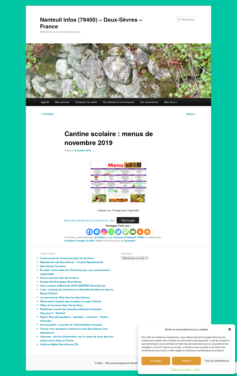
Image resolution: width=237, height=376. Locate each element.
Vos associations (149, 102)
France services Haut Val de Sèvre (59, 277)
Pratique (80, 240)
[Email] (133, 232)
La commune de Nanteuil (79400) (127, 237)
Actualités (100, 237)
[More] (147, 232)
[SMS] (125, 232)
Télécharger (128, 220)
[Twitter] (118, 232)
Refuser (186, 360)
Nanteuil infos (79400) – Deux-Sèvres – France (91, 22)
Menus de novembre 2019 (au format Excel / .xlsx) (89, 220)
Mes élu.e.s (170, 102)
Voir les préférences (217, 360)
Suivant (191, 114)
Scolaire (90, 240)
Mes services (62, 102)
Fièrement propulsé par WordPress (123, 363)
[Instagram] (104, 232)
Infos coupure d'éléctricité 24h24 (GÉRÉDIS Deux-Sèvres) (72, 285)
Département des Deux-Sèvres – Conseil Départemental (71, 262)
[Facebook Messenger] (97, 232)
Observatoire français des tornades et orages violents (70, 301)
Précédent (47, 114)
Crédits (196, 369)
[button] (229, 329)
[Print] (140, 232)
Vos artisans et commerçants (118, 102)
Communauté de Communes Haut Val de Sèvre (67, 258)
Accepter (155, 360)
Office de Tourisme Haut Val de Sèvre (61, 305)
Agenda (45, 102)
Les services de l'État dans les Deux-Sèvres (65, 297)
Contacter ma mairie (86, 102)
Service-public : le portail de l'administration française (71, 324)
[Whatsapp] (111, 232)
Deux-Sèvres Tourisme (53, 266)
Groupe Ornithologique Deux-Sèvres (61, 281)
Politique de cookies (181, 369)
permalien (130, 240)
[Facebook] (89, 232)
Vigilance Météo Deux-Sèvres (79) (59, 344)
